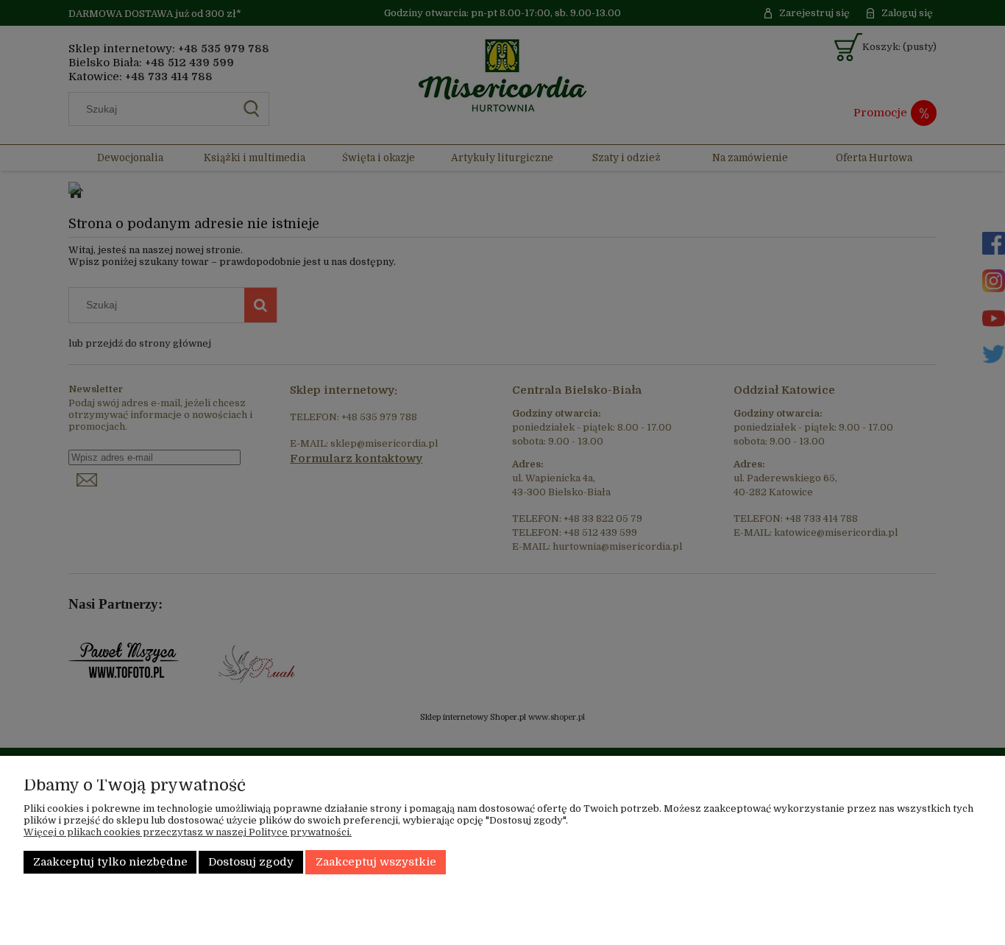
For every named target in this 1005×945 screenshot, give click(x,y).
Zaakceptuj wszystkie (376, 862)
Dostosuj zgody (251, 862)
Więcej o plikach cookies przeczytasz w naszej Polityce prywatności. (188, 832)
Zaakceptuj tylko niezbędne (110, 862)
